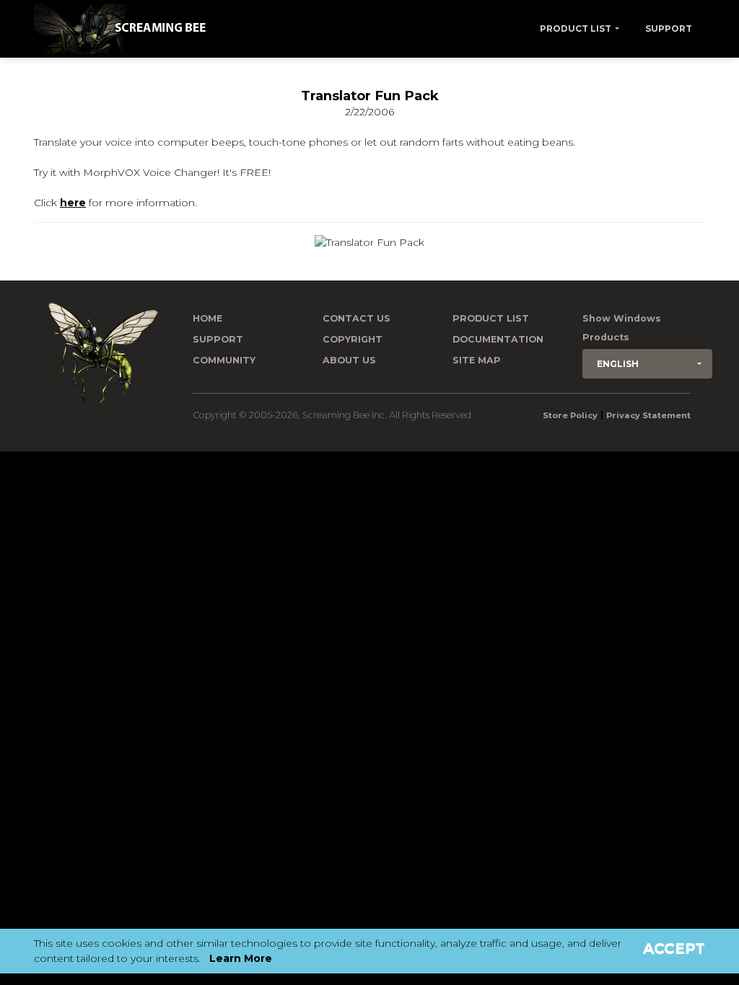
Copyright (352, 339)
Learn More (240, 958)
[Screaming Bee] (125, 29)
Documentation (497, 339)
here (73, 202)
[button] (647, 364)
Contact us (356, 318)
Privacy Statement (648, 415)
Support (668, 28)
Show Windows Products (621, 328)
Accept (674, 948)
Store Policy (570, 415)
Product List (575, 28)
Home (207, 318)
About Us (349, 360)
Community (224, 360)
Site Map (476, 360)
